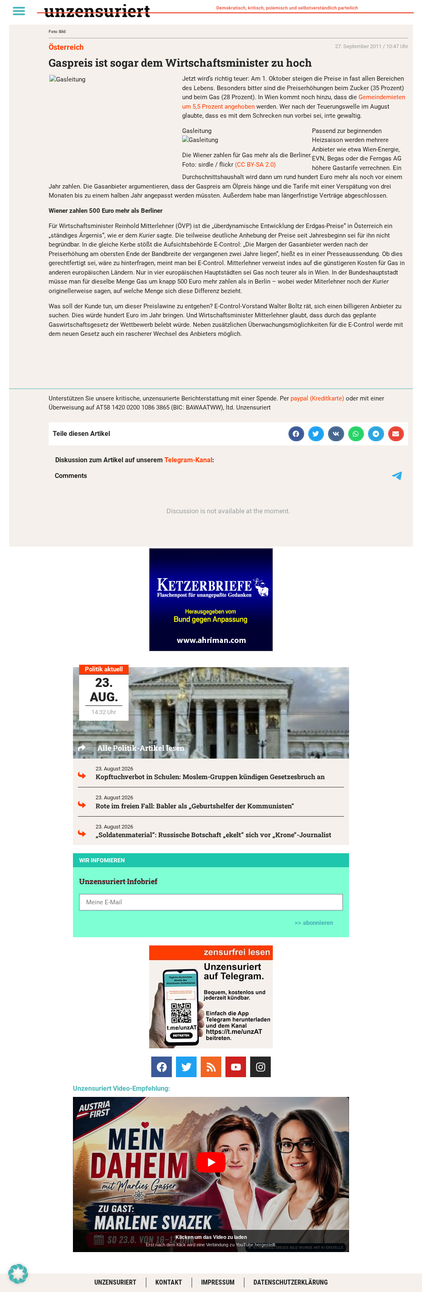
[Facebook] (161, 1067)
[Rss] (211, 1067)
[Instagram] (260, 1067)
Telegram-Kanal (188, 460)
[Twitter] (186, 1067)
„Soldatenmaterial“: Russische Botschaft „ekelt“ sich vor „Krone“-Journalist (213, 834)
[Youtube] (235, 1067)
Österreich (66, 47)
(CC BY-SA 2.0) (255, 164)
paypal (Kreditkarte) (317, 398)
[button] (19, 11)
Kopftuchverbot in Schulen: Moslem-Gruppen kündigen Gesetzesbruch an (210, 776)
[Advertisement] (145, 357)
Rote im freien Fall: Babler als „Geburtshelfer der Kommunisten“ (195, 805)
